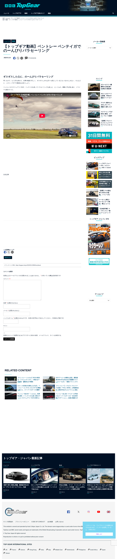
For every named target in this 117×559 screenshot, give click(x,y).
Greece (23, 549)
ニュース (6, 13)
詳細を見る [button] (92, 529)
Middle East (58, 549)
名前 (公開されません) (10, 303)
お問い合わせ (59, 521)
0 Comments (32, 58)
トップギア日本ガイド (38, 13)
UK (6, 549)
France (14, 549)
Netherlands (70, 549)
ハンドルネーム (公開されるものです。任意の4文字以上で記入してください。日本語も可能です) (33, 318)
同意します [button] (99, 534)
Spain (104, 549)
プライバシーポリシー (22, 521)
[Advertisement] (58, 29)
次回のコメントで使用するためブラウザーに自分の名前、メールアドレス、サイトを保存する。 (32, 335)
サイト (5, 325)
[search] (113, 13)
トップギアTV (17, 13)
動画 (26, 13)
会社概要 (50, 521)
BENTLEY (8, 257)
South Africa (93, 549)
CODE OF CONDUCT (38, 521)
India (42, 549)
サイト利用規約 (8, 521)
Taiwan (7, 553)
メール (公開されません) (11, 310)
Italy (49, 549)
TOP (3, 18)
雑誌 (49, 13)
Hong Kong (32, 549)
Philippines (82, 549)
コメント (7, 278)
